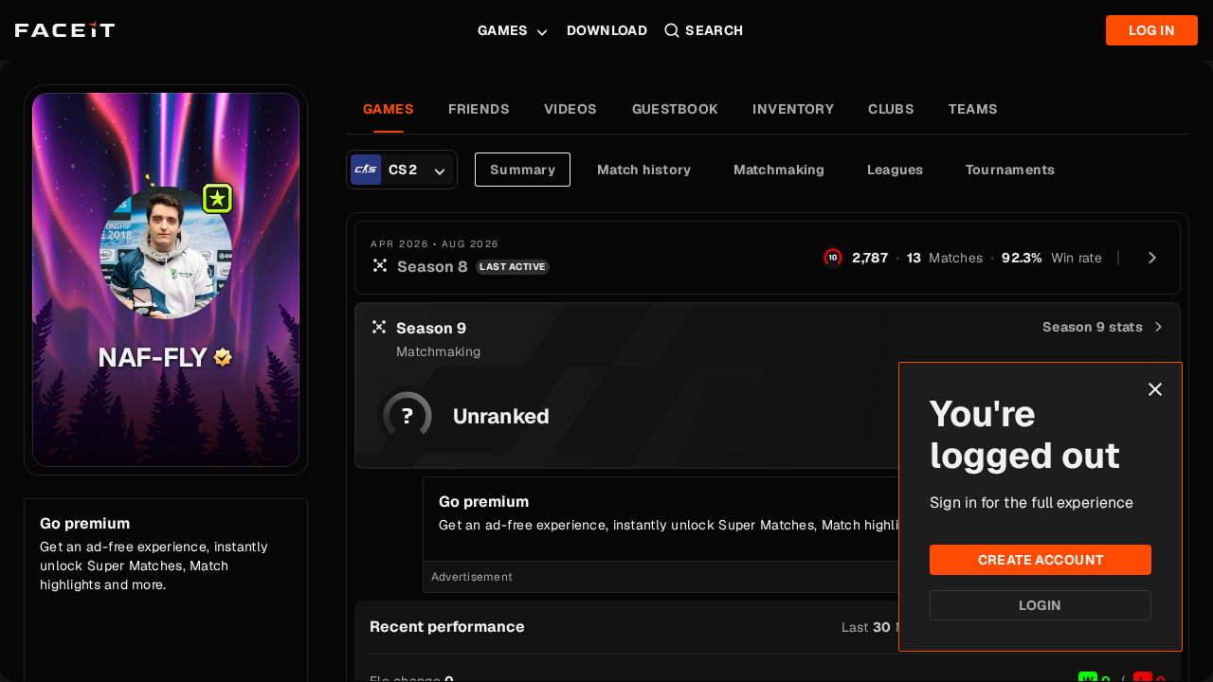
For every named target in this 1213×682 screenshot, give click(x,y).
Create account (1041, 559)
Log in (1152, 30)
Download (607, 30)
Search (714, 30)
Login (1040, 605)
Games (503, 30)
